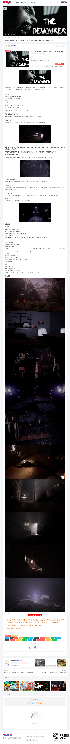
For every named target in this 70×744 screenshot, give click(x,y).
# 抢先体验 (58, 637)
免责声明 (37, 733)
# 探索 (20, 637)
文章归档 (32, 733)
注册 (40, 703)
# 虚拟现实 (55, 640)
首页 (5, 37)
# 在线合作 (19, 640)
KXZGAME (35, 736)
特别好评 (15, 635)
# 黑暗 (7, 640)
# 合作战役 (49, 640)
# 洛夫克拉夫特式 (41, 640)
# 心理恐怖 (12, 640)
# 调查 (30, 640)
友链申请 (27, 733)
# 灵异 (34, 640)
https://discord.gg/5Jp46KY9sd (22, 111)
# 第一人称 (26, 637)
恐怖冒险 (15, 37)
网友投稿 (10, 45)
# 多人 (31, 637)
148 (22, 663)
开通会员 (64, 2)
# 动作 (11, 637)
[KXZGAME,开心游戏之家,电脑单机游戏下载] (7, 734)
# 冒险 (7, 637)
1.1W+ (16, 663)
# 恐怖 (48, 637)
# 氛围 (16, 637)
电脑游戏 (10, 37)
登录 (32, 703)
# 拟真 (52, 637)
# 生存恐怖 (25, 640)
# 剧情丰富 (37, 637)
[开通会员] (67, 735)
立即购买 (59, 63)
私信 (64, 46)
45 (19, 663)
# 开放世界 (43, 637)
